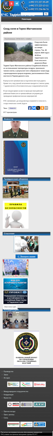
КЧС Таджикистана (17, 15)
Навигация (26, 19)
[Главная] (7, 12)
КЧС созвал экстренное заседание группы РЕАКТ (19, 434)
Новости (13, 108)
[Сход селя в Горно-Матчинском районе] (18, 62)
